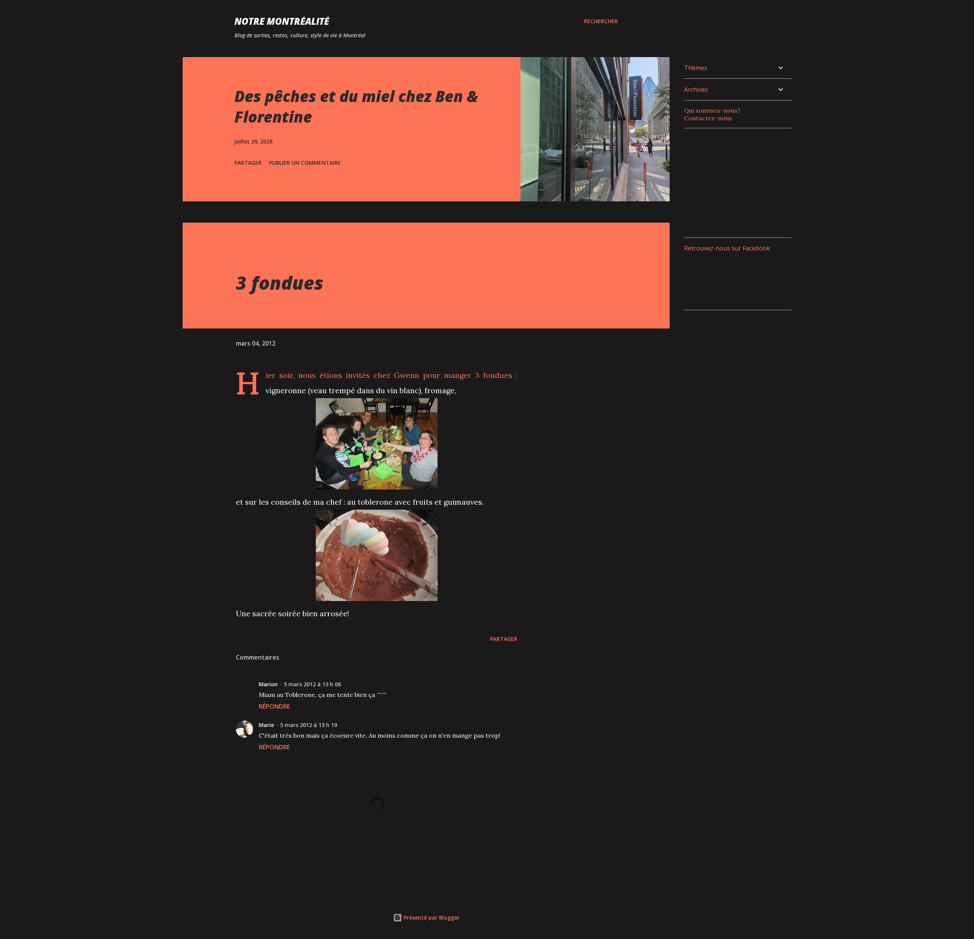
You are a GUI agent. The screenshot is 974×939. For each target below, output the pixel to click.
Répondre (274, 706)
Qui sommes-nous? (712, 110)
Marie (266, 725)
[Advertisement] (741, 182)
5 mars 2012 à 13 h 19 (308, 725)
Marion (268, 684)
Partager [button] (248, 162)
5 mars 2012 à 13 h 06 (312, 684)
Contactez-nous (708, 118)
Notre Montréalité (281, 21)
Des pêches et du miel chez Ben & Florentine (356, 106)
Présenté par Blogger (431, 917)
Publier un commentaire (305, 162)
